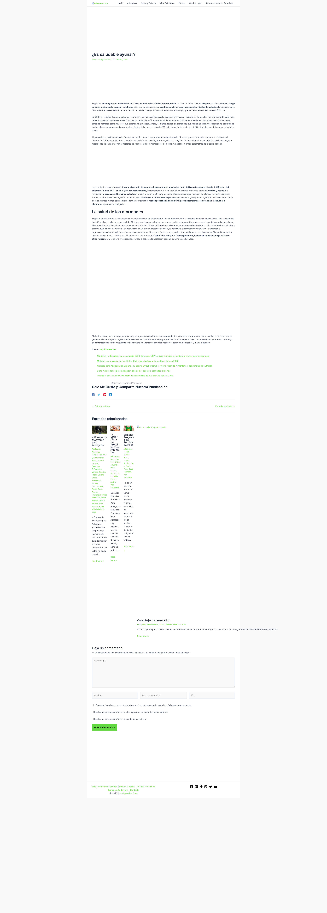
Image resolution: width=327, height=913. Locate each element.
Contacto (134, 790)
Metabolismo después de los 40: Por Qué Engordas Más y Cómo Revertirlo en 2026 (137, 361)
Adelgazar (96, 449)
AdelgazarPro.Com (128, 793)
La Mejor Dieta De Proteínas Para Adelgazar (114, 443)
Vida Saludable (98, 509)
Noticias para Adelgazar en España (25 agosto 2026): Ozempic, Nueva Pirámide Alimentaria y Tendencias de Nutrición (154, 366)
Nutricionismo (97, 486)
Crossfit (95, 463)
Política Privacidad (146, 786)
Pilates (94, 492)
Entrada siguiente (225, 406)
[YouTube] (215, 786)
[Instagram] (196, 786)
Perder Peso (97, 489)
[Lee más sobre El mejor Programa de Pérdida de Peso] (129, 428)
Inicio (93, 786)
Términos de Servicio (118, 790)
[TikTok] (201, 786)
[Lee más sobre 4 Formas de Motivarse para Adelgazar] (99, 429)
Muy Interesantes (108, 349)
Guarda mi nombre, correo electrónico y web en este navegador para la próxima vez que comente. (143, 705)
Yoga (94, 512)
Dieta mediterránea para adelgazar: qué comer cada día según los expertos (133, 370)
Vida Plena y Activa (114, 479)
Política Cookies (127, 786)
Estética (102, 472)
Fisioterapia (97, 480)
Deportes (96, 466)
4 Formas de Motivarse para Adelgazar (99, 441)
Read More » (98, 561)
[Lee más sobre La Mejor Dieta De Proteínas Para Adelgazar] (115, 428)
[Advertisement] (163, 33)
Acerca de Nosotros (107, 786)
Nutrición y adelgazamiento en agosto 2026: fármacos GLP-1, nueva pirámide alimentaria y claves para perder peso (153, 356)
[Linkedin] (110, 394)
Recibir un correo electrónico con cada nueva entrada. (120, 719)
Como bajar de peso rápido (153, 620)
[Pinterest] (104, 394)
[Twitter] (99, 394)
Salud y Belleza (165, 624)
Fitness (95, 483)
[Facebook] (93, 394)
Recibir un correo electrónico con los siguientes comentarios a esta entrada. (131, 712)
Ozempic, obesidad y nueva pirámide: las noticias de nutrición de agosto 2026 (135, 375)
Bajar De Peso (98, 460)
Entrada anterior (101, 406)
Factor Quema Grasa (127, 455)
